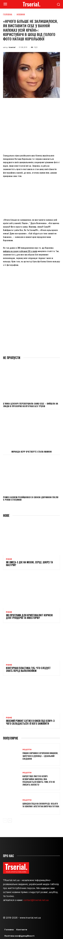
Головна (7, 14)
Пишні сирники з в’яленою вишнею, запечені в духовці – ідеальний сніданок (40, 755)
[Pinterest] (30, 105)
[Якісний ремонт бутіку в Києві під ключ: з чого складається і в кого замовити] (31, 696)
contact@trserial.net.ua (36, 900)
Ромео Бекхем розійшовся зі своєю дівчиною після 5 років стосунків (30, 498)
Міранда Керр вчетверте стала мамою (31, 451)
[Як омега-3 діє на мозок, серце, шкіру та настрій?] (31, 538)
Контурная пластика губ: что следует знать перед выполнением (28, 669)
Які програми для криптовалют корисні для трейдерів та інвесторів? (29, 616)
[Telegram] (51, 105)
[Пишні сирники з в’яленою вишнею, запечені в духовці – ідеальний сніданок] (11, 754)
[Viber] (58, 105)
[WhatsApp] (37, 105)
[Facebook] (16, 105)
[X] (23, 105)
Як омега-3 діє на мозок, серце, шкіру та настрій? (29, 563)
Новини (21, 14)
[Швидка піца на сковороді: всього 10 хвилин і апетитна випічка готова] (11, 803)
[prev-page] (5, 820)
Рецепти (26, 749)
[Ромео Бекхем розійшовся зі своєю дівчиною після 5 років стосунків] (31, 475)
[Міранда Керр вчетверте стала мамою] (31, 429)
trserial (12, 47)
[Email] (44, 105)
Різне (9, 559)
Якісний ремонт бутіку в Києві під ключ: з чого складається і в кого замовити (30, 722)
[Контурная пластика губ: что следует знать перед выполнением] (31, 644)
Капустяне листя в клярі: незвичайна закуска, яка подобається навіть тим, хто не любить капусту (38, 780)
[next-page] (10, 820)
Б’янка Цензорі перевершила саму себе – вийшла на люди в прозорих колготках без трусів (30, 405)
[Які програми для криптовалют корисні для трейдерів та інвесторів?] (31, 591)
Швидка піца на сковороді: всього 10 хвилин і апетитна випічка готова (40, 805)
